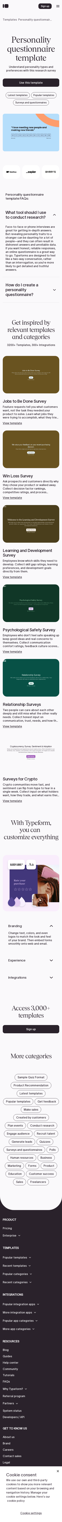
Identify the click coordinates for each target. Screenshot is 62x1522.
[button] (31, 215)
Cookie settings (31, 1513)
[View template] (31, 390)
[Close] (58, 1471)
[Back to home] (6, 6)
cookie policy (16, 1500)
